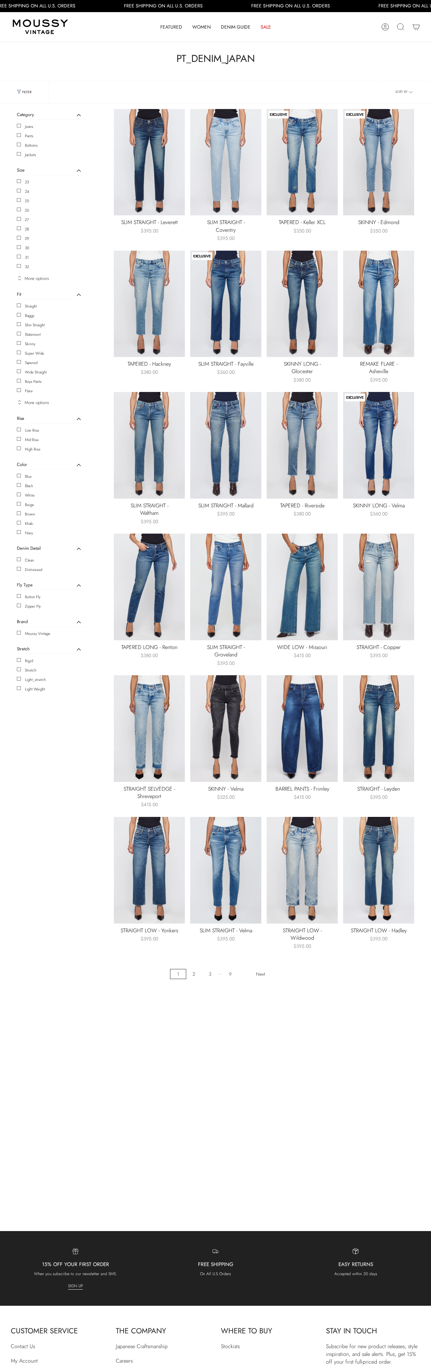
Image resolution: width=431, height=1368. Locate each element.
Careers (124, 1361)
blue (28, 476)
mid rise (32, 439)
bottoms (31, 145)
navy (29, 533)
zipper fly (33, 606)
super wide (34, 353)
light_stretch (35, 679)
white (30, 495)
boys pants (33, 381)
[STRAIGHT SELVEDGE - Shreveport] (149, 728)
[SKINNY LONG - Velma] (378, 445)
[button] (171, 27)
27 (27, 219)
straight (31, 306)
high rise (32, 449)
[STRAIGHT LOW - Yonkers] (149, 870)
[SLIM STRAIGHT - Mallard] (225, 445)
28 (27, 229)
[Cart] (416, 27)
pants (29, 136)
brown (30, 514)
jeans (29, 126)
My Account (24, 1361)
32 (27, 266)
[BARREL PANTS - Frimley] (302, 728)
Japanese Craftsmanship (142, 1346)
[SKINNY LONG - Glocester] (302, 304)
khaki (29, 523)
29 (27, 238)
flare (29, 391)
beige (29, 504)
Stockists (230, 1346)
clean (29, 560)
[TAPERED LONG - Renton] (149, 587)
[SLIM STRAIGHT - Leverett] (149, 162)
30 (27, 248)
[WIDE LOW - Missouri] (302, 587)
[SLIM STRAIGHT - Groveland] (225, 587)
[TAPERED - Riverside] (302, 445)
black (29, 486)
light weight (35, 689)
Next (260, 974)
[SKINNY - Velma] (225, 728)
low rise (32, 430)
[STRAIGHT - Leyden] (378, 728)
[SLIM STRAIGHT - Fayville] (225, 304)
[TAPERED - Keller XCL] (302, 162)
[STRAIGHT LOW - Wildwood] (302, 870)
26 (27, 210)
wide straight (36, 372)
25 (27, 201)
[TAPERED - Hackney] (149, 304)
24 (27, 191)
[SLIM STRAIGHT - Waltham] (149, 445)
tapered (31, 362)
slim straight (35, 325)
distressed (33, 569)
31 (27, 257)
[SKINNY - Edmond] (378, 162)
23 (27, 182)
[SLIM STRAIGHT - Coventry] (225, 162)
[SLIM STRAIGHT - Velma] (225, 870)
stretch (30, 670)
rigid (29, 660)
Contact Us (23, 1346)
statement (33, 334)
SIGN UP (75, 1286)
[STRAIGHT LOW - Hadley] (378, 870)
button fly (32, 597)
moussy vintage (37, 633)
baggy (29, 315)
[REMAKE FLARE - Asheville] (378, 304)
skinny (30, 344)
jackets (30, 154)
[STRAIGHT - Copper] (378, 587)
